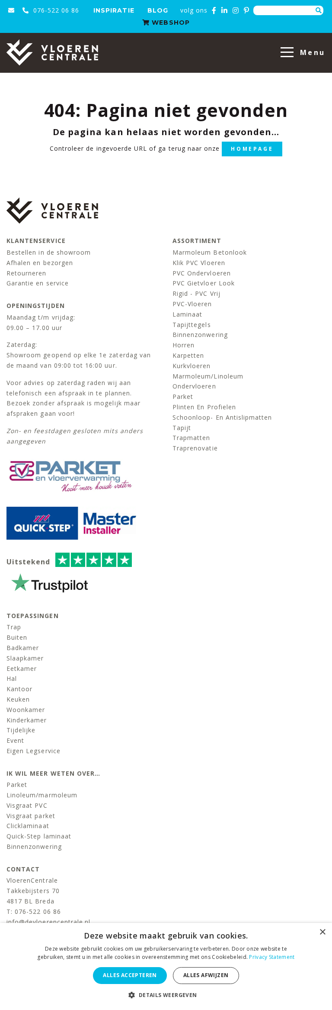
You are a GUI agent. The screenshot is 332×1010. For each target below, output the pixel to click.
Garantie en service (37, 283)
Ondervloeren (194, 386)
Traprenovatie (195, 448)
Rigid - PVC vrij (196, 293)
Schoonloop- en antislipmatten (222, 417)
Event (15, 740)
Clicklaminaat (27, 826)
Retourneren (26, 273)
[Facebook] (214, 10)
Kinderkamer (26, 720)
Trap (13, 627)
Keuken (18, 699)
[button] (166, 995)
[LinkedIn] (224, 10)
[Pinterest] (246, 10)
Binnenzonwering (200, 334)
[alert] (166, 966)
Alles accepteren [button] (129, 975)
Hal (11, 678)
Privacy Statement (271, 957)
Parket (182, 396)
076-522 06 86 (55, 10)
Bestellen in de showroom (48, 252)
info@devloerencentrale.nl (48, 922)
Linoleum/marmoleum (41, 795)
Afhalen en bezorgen (39, 263)
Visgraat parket (30, 816)
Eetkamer (21, 668)
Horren (183, 345)
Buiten (16, 637)
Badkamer (22, 648)
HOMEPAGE (252, 148)
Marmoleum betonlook (209, 252)
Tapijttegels (191, 324)
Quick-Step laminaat (38, 836)
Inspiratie (113, 10)
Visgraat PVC (27, 805)
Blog (157, 10)
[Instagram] (236, 10)
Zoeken (318, 10)
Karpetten (188, 355)
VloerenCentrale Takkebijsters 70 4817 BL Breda (33, 890)
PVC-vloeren (192, 304)
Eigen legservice (33, 751)
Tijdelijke (21, 730)
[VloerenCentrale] (52, 52)
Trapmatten (191, 438)
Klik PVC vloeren (198, 263)
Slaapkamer (25, 658)
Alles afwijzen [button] (206, 975)
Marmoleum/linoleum (207, 376)
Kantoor (19, 689)
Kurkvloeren (191, 366)
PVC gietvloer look (203, 283)
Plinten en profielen (204, 407)
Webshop (169, 22)
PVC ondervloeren (201, 273)
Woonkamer (25, 710)
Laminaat (187, 314)
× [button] (322, 932)
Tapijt (181, 428)
